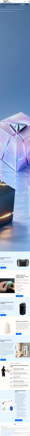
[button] (29, 1)
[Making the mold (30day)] (11, 382)
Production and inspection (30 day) (20, 385)
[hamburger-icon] (25, 1)
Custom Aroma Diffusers (15, 363)
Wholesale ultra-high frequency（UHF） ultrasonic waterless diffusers (22, 276)
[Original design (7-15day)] (11, 370)
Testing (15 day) (16, 377)
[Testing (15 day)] (11, 378)
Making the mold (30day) (18, 381)
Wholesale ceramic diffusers (22, 321)
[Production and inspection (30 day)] (11, 386)
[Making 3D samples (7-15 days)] (11, 374)
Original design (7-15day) (18, 368)
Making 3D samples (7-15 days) (20, 373)
